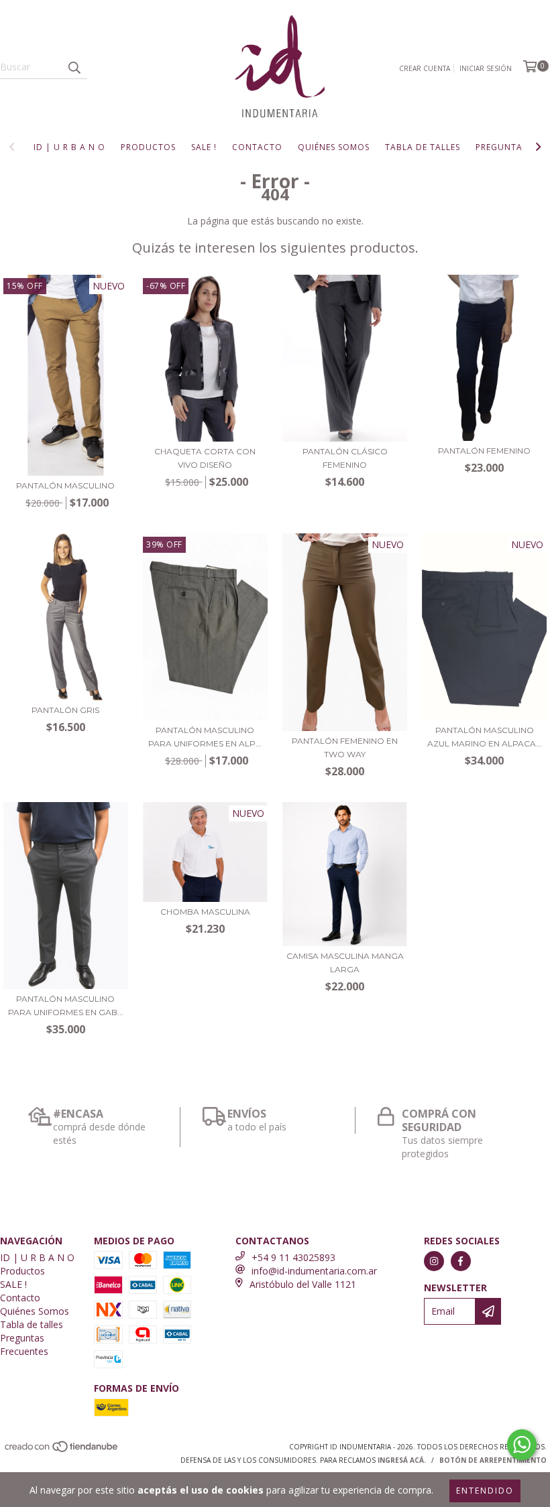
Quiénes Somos (334, 147)
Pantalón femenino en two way (345, 747)
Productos (148, 147)
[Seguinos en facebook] (461, 1261)
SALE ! (204, 147)
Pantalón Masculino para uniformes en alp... (205, 736)
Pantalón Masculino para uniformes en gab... (65, 1005)
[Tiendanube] (62, 1450)
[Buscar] (73, 67)
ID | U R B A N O (69, 147)
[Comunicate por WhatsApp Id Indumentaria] (522, 1444)
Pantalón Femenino (484, 451)
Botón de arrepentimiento (493, 1460)
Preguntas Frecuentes (24, 1344)
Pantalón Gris (65, 710)
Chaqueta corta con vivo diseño (205, 458)
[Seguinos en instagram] (434, 1261)
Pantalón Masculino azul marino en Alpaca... (484, 736)
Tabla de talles (422, 147)
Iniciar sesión (485, 68)
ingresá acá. (402, 1460)
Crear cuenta (424, 68)
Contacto (257, 147)
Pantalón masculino (65, 485)
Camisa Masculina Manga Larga (345, 962)
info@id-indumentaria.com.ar (314, 1270)
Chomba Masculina (205, 912)
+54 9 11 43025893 (293, 1257)
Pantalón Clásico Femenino (345, 458)
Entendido (485, 1490)
